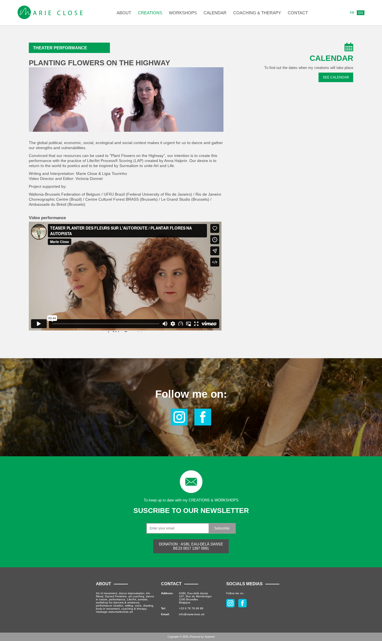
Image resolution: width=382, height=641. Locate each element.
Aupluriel (209, 636)
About (124, 12)
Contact (298, 12)
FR (352, 13)
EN (360, 13)
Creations (150, 12)
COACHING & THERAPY (257, 12)
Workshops (183, 12)
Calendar (215, 12)
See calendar (336, 77)
